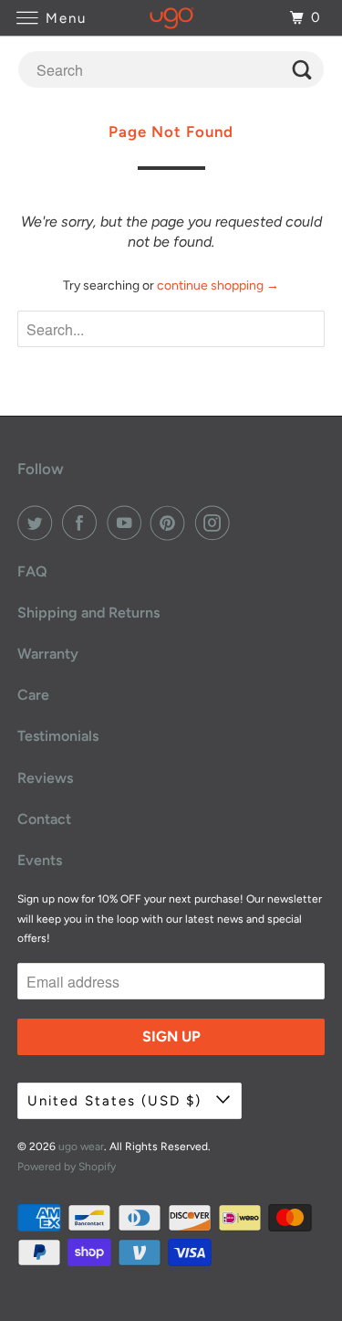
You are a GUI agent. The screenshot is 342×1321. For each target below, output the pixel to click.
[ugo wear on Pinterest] (171, 522)
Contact (44, 819)
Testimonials (57, 736)
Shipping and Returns (88, 612)
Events (39, 860)
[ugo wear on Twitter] (38, 522)
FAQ (32, 571)
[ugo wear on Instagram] (216, 522)
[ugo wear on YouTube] (128, 522)
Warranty (47, 653)
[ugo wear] (171, 18)
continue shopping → (218, 285)
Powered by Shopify (66, 1166)
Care (33, 694)
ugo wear (81, 1146)
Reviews (45, 778)
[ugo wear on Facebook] (83, 522)
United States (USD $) (117, 1101)
